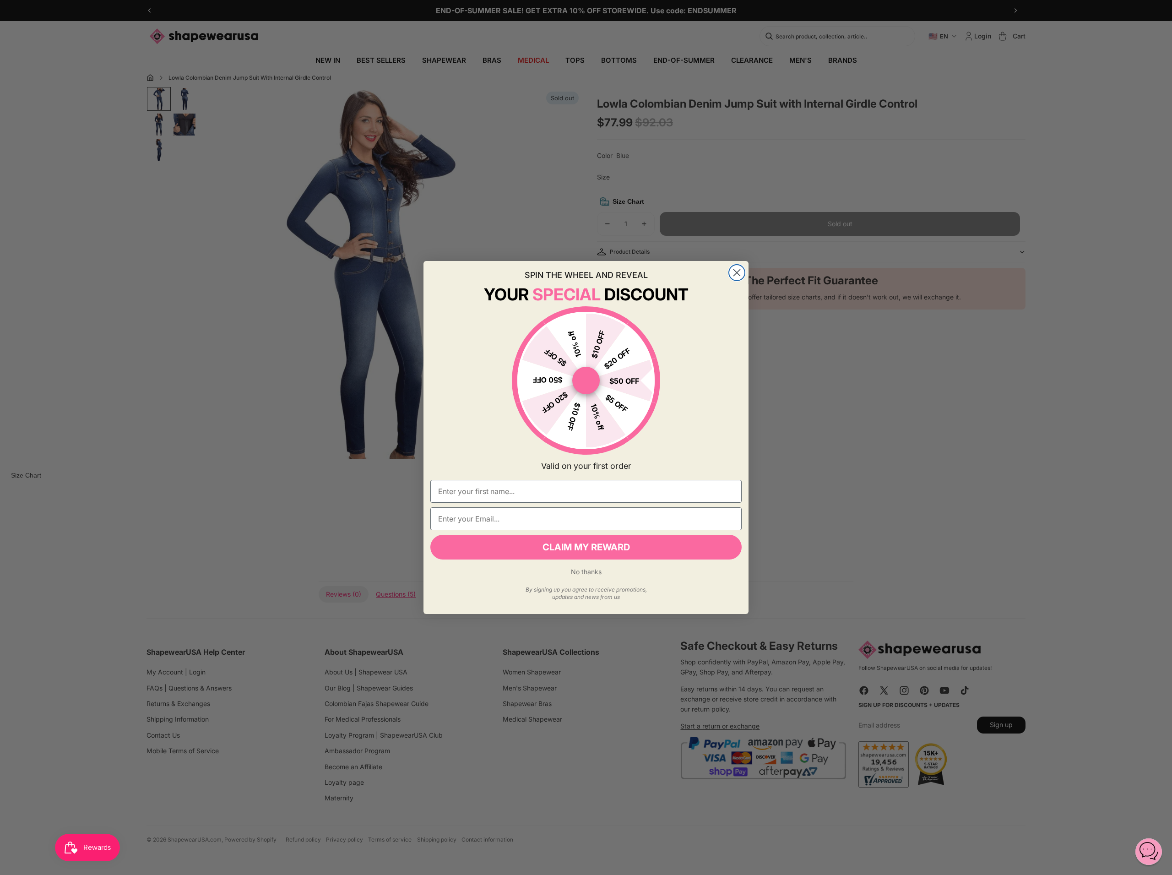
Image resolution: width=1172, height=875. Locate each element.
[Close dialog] (737, 273)
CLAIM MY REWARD (586, 547)
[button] (1148, 851)
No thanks (586, 572)
